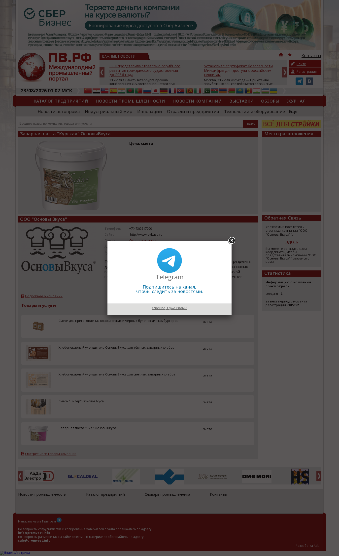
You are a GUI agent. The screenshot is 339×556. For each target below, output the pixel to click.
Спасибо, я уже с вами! (169, 308)
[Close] (231, 240)
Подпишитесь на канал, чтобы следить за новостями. (169, 289)
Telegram (170, 276)
